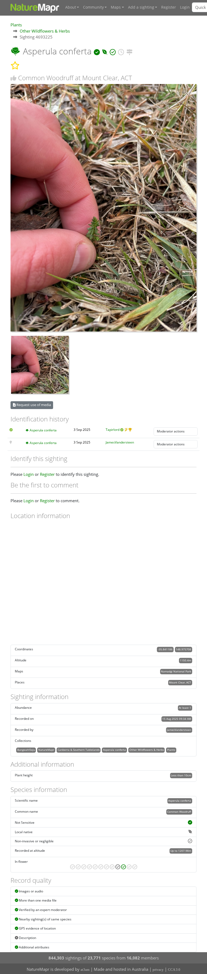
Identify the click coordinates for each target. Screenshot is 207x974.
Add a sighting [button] (141, 7)
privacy (158, 970)
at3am (85, 970)
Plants (16, 24)
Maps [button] (116, 7)
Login (185, 7)
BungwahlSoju (26, 750)
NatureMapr (46, 750)
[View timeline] (121, 51)
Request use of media (33, 404)
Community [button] (93, 7)
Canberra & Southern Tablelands (79, 750)
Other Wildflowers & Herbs (45, 31)
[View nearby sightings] (129, 51)
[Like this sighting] (13, 78)
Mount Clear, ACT (180, 682)
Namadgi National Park (176, 671)
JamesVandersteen (120, 442)
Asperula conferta (43, 430)
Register (168, 7)
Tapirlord (112, 429)
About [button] (70, 7)
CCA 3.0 (174, 970)
